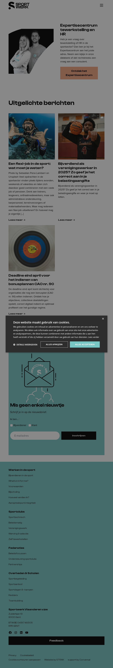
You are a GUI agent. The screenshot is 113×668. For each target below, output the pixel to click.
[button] (25, 344)
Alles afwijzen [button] (54, 344)
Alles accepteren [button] (85, 344)
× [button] (103, 319)
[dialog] (56, 334)
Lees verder (93, 337)
